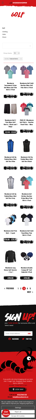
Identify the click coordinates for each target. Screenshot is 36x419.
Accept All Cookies (18, 416)
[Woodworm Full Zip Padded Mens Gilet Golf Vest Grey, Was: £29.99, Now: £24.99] (10, 182)
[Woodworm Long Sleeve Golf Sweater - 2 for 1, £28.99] (10, 256)
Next (29, 292)
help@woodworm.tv (20, 397)
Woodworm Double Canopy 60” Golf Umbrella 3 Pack (27, 270)
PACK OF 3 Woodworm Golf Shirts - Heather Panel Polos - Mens (27, 122)
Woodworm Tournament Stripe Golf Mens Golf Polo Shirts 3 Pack (10, 86)
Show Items (7, 53)
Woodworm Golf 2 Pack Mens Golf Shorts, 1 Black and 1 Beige (10, 123)
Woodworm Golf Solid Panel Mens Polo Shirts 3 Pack (26, 233)
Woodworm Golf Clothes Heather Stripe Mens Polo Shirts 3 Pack (26, 197)
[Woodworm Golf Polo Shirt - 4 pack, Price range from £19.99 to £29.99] (10, 219)
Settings (18, 408)
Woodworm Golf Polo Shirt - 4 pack (10, 232)
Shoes (4, 37)
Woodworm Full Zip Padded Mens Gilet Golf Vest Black (27, 159)
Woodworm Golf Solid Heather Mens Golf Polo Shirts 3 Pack (26, 85)
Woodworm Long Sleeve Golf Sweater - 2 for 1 (10, 270)
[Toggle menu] (2, 2)
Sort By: (7, 58)
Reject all (18, 412)
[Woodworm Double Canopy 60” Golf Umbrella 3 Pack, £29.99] (27, 256)
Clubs (4, 34)
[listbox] (16, 58)
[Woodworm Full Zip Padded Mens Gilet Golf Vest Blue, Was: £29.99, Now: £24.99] (10, 146)
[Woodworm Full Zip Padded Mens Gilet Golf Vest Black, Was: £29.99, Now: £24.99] (27, 146)
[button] (17, 45)
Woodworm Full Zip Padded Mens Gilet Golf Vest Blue (10, 159)
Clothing (5, 32)
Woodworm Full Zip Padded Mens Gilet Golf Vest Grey (10, 196)
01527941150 (22, 395)
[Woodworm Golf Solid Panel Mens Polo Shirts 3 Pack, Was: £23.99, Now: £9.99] (27, 219)
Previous (10, 288)
